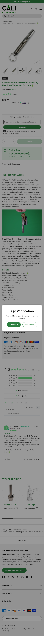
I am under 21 (29, 324)
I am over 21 (14, 324)
